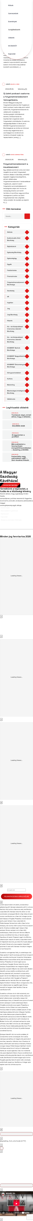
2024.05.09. (9, 89)
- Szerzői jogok (5, 508)
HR (8, 297)
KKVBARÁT (12, 46)
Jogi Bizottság (12, 315)
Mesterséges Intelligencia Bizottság (16, 392)
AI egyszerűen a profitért (18, 436)
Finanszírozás (12, 276)
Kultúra (9, 379)
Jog (8, 309)
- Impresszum (4, 514)
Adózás (9, 232)
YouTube (28, 526)
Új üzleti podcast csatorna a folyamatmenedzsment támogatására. (16, 96)
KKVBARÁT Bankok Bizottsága (13, 349)
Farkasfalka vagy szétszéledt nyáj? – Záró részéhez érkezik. (20, 458)
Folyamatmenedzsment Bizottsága (15, 283)
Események (12, 21)
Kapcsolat (11, 54)
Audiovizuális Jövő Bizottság (13, 239)
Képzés (9, 321)
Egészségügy (12, 258)
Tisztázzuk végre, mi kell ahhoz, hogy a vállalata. (21, 416)
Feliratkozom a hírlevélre (16, 896)
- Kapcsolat (4, 517)
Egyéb (9, 264)
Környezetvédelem (14, 373)
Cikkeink (11, 38)
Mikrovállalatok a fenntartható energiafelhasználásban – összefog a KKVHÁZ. (21, 447)
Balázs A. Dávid (15, 84)
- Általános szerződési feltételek (11, 520)
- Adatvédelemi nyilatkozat (9, 511)
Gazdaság (10, 291)
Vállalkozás (11, 399)
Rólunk (10, 5)
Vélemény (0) (22, 89)
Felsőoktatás (12, 270)
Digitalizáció (11, 246)
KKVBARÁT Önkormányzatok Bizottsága (17, 366)
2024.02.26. (9, 160)
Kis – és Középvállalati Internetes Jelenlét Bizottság (15, 329)
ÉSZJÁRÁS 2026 (18, 426)
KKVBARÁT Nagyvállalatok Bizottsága (16, 357)
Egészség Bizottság (14, 252)
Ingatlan (10, 303)
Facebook (7, 526)
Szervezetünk (13, 13)
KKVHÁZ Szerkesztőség (17, 154)
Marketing (11, 385)
